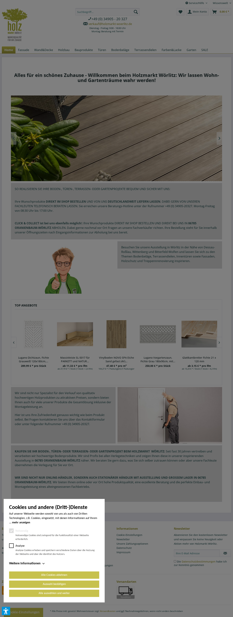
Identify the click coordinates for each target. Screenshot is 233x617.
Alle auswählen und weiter (54, 593)
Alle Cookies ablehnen (54, 575)
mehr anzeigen (21, 522)
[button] (6, 611)
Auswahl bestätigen (54, 584)
